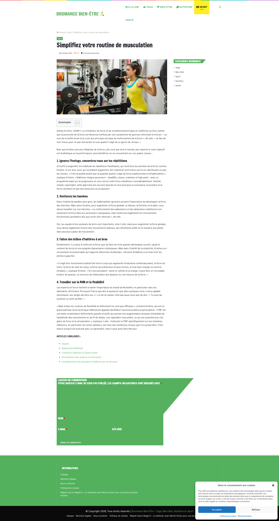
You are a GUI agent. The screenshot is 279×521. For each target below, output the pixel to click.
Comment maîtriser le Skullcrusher (80, 352)
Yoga (149, 7)
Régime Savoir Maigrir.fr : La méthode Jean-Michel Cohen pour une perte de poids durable (171, 516)
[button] (273, 485)
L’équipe (64, 474)
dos (96, 295)
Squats (65, 343)
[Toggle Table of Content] (75, 122)
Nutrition (185, 7)
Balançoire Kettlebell (72, 348)
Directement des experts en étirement (81, 357)
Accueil (62, 32)
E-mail (62, 429)
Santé (130, 20)
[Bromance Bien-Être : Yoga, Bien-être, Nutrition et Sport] (83, 13)
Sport (203, 7)
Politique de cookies (228, 516)
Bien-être (165, 7)
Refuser (256, 509)
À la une (133, 7)
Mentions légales (245, 516)
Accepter (217, 509)
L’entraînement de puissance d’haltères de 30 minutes (89, 361)
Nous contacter (67, 483)
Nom (61, 418)
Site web (117, 429)
